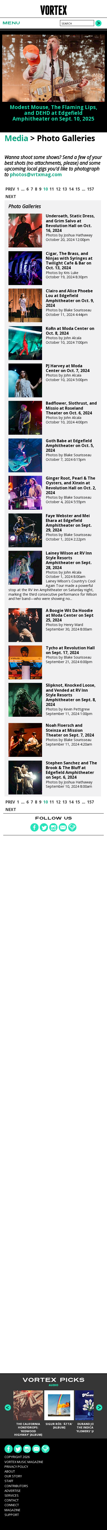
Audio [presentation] (53, 1385)
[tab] (53, 1385)
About (9, 1471)
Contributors (16, 1486)
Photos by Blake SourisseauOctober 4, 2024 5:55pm (71, 490)
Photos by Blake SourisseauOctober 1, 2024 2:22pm (69, 527)
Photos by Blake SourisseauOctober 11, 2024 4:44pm (70, 303)
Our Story (13, 1476)
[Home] (53, 14)
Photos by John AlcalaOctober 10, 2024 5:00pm (67, 373)
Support (11, 1514)
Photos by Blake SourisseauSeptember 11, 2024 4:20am (70, 734)
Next (99, 1407)
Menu (11, 23)
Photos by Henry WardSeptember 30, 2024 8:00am (70, 620)
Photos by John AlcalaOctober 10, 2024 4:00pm (71, 412)
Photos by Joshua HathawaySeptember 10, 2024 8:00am (71, 775)
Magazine (12, 1510)
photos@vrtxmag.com (36, 174)
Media (16, 138)
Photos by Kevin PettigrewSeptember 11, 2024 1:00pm (71, 699)
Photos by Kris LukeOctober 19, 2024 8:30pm (69, 265)
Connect (11, 1505)
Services (11, 1495)
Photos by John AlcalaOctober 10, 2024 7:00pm (70, 335)
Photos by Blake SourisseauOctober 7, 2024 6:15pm (70, 450)
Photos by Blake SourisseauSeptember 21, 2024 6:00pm (70, 655)
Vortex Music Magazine (23, 1462)
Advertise (12, 1490)
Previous (8, 1407)
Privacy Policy (16, 1466)
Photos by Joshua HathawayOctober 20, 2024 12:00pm (70, 228)
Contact (11, 1500)
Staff (8, 1481)
